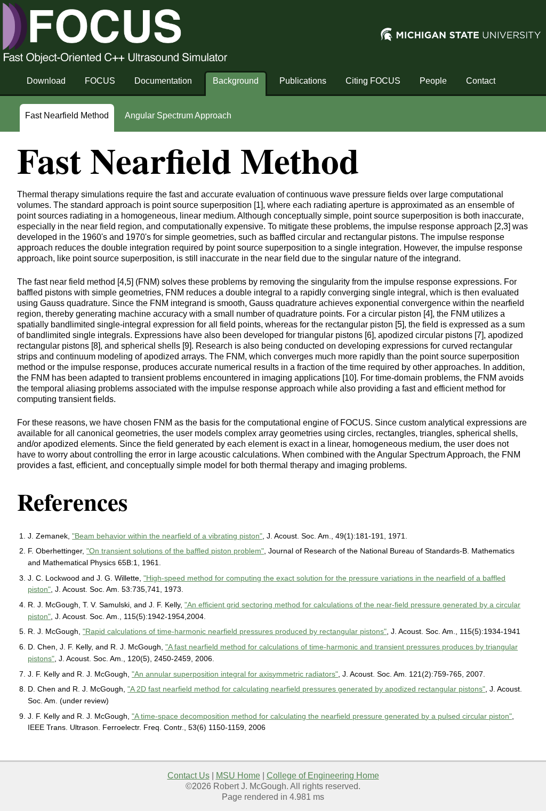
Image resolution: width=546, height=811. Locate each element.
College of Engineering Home (323, 775)
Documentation (163, 80)
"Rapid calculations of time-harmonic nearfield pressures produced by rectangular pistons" (235, 631)
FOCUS (100, 80)
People (433, 80)
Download (46, 80)
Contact (480, 80)
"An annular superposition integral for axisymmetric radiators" (235, 674)
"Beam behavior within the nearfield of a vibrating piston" (167, 536)
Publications (302, 80)
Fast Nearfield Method (67, 115)
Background (236, 80)
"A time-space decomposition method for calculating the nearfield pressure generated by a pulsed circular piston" (322, 716)
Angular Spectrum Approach (178, 115)
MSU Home (238, 775)
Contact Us (188, 775)
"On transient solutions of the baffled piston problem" (175, 551)
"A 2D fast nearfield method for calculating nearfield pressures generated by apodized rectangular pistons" (306, 689)
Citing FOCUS (373, 80)
